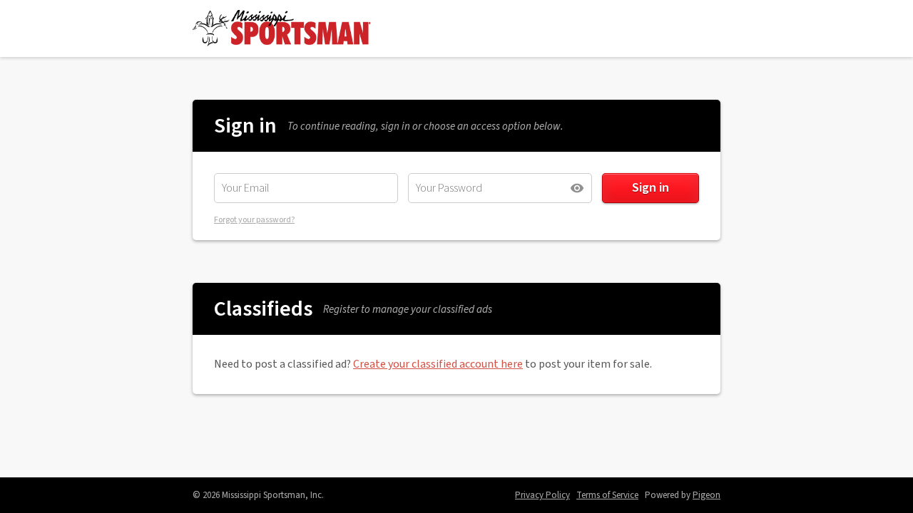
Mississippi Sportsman (282, 28)
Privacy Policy (542, 495)
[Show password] (577, 188)
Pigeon (706, 495)
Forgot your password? (254, 220)
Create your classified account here (438, 364)
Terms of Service (607, 495)
